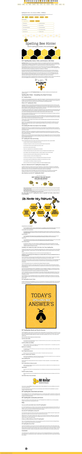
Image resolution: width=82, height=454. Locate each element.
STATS (46, 17)
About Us (60, 4)
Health (38, 4)
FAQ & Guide (48, 4)
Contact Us (56, 4)
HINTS (26, 17)
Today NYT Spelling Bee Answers (35, 282)
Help (63, 4)
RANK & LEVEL (19, 4)
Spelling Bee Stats (42, 239)
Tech (26, 4)
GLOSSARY (23, 4)
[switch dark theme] (26, 449)
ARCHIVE (41, 17)
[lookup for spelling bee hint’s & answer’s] (23, 17)
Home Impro (34, 4)
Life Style (41, 4)
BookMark (52, 4)
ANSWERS (31, 17)
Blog (44, 4)
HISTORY (36, 17)
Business (30, 4)
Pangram (26, 76)
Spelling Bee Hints (30, 115)
